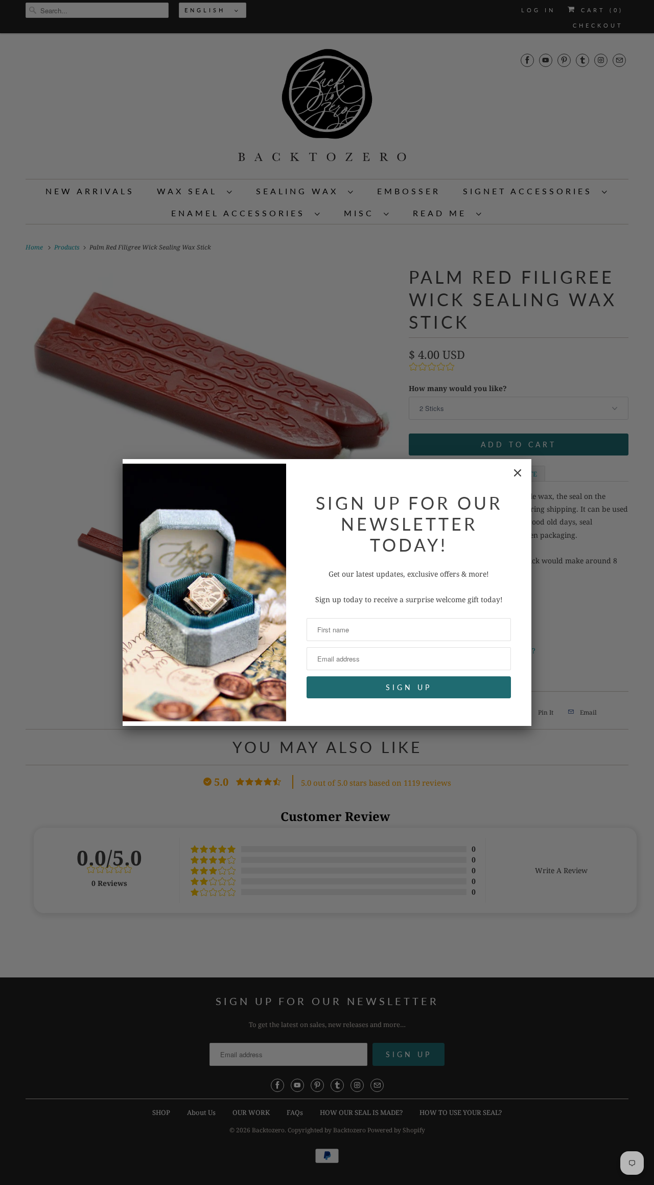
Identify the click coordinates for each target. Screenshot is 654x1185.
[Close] (517, 473)
